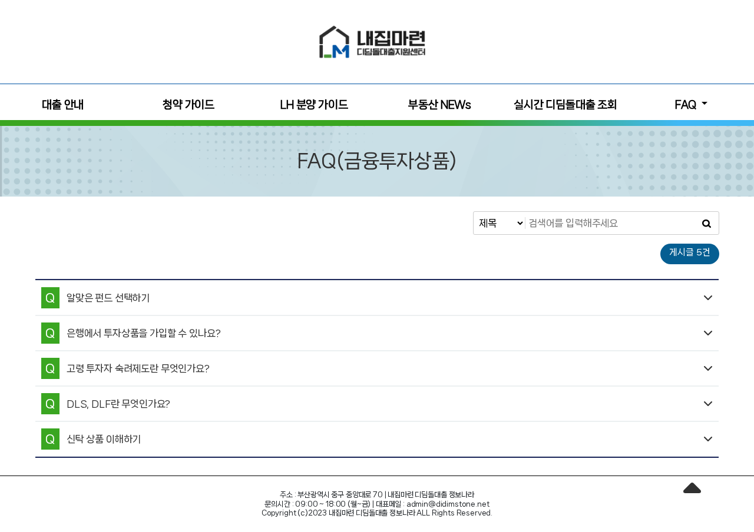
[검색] (706, 223)
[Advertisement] (88, 40)
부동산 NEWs (439, 105)
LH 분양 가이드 (314, 105)
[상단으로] (692, 493)
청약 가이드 (188, 105)
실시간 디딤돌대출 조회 (565, 105)
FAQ (687, 105)
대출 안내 (63, 105)
